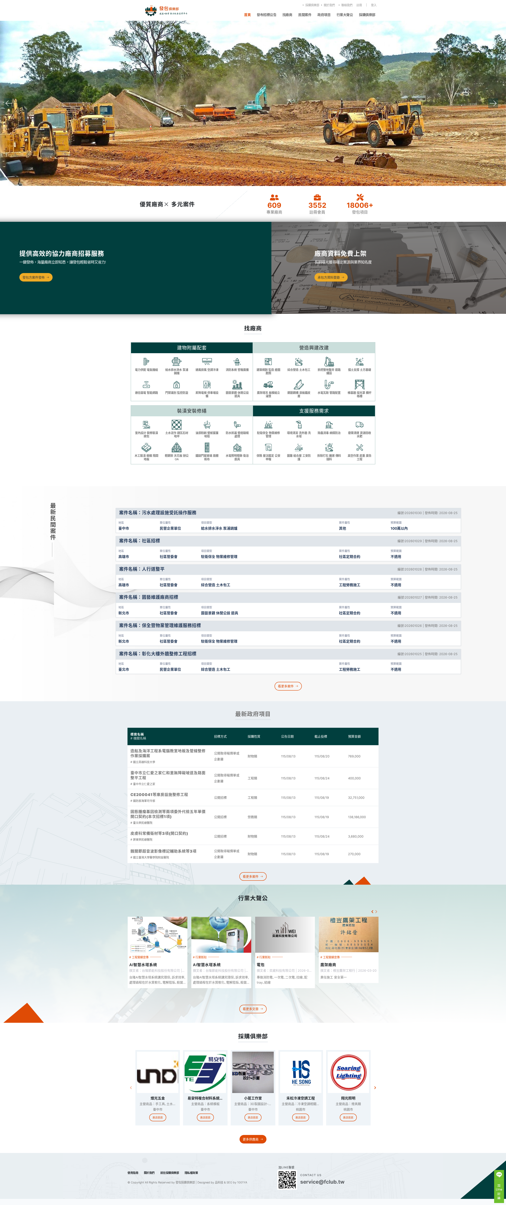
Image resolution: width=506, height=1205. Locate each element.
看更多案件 (286, 692)
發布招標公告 (266, 15)
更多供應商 (251, 1145)
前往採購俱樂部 (169, 1178)
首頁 (247, 15)
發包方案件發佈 (34, 283)
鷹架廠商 (264, 971)
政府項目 (323, 15)
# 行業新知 (136, 963)
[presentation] (9, 106)
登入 (374, 5)
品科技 (218, 1188)
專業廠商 (274, 218)
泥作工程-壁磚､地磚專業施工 (346, 971)
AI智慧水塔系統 (143, 971)
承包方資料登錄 (329, 283)
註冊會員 (317, 218)
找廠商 (287, 15)
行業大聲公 (345, 15)
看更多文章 (251, 1015)
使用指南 (132, 1178)
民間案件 (304, 15)
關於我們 (329, 5)
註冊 (359, 5)
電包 (197, 971)
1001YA (242, 1188)
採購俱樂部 (312, 5)
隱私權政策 (191, 1178)
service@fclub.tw (322, 1188)
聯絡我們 (346, 5)
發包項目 (360, 218)
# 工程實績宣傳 (266, 963)
